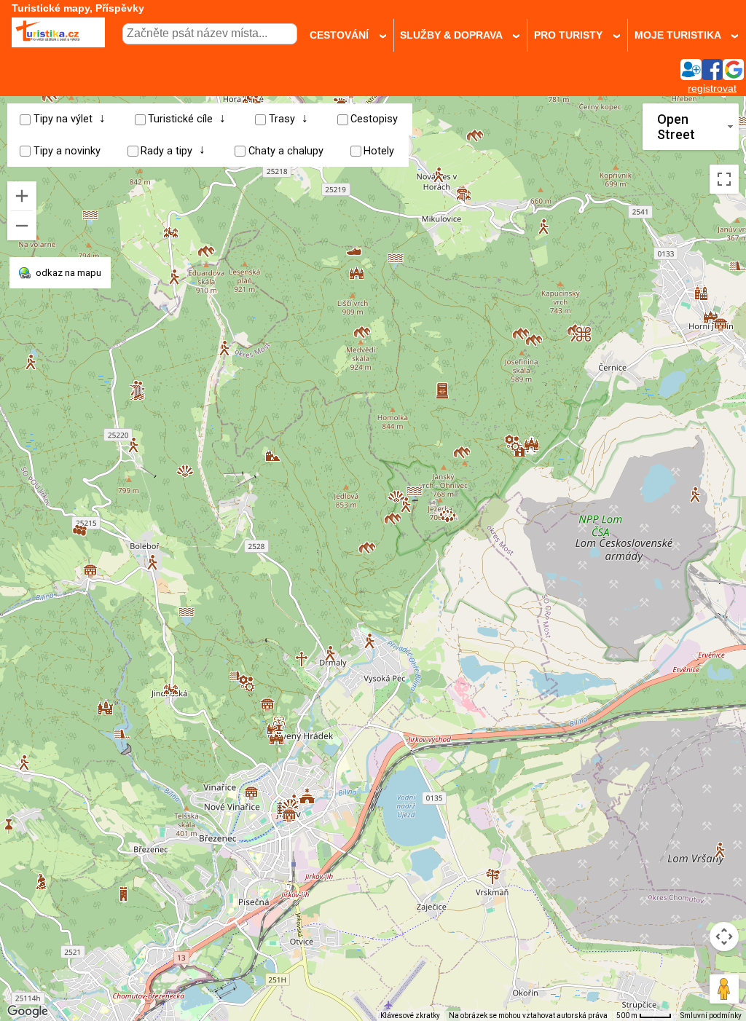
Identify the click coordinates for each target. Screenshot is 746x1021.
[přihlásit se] (711, 76)
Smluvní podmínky (711, 1016)
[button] (695, 489)
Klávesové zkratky (410, 1016)
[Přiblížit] (21, 195)
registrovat (712, 88)
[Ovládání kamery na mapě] (724, 936)
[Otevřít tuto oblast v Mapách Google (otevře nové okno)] (28, 1011)
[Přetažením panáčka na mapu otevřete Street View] (724, 989)
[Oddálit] (21, 225)
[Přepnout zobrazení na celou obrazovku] (724, 179)
